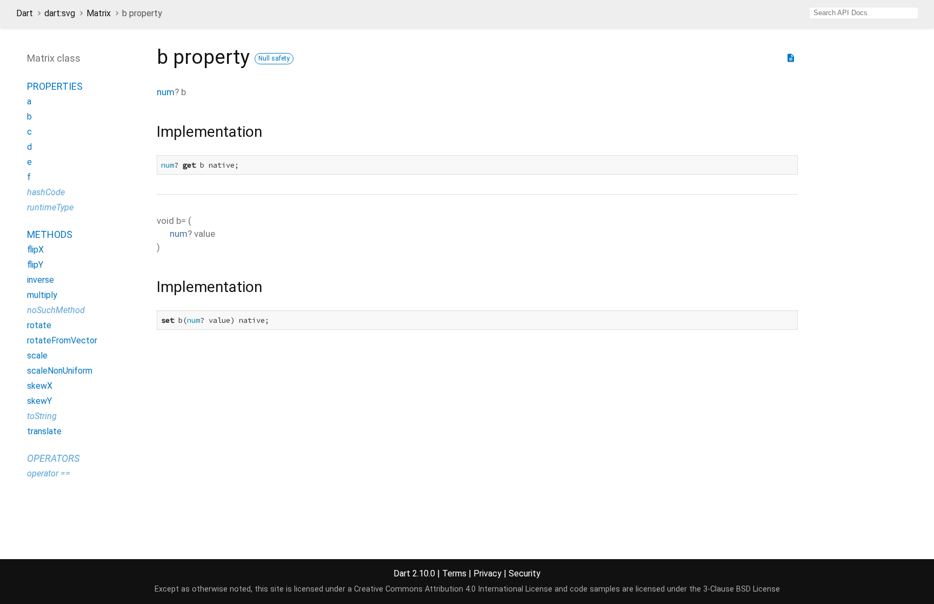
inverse (40, 280)
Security (525, 573)
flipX (35, 249)
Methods (49, 234)
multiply (42, 295)
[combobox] (864, 13)
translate (44, 431)
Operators (53, 458)
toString (42, 416)
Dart (24, 13)
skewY (39, 401)
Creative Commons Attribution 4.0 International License (453, 589)
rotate (39, 325)
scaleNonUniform (59, 371)
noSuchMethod (56, 310)
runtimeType (50, 207)
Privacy (487, 573)
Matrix (98, 13)
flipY (35, 265)
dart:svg (59, 13)
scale (37, 355)
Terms (454, 573)
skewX (39, 386)
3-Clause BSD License (741, 589)
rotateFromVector (62, 340)
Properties (55, 86)
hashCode (46, 192)
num (166, 92)
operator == (48, 473)
